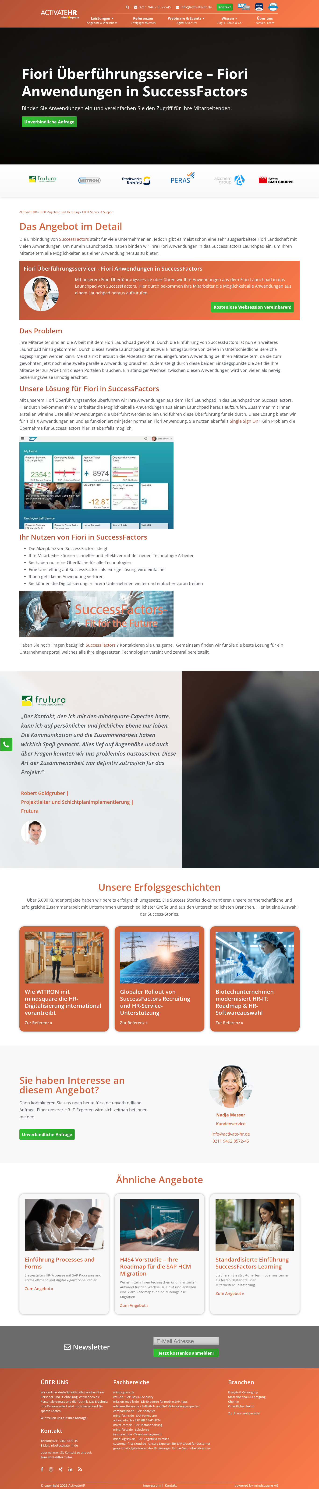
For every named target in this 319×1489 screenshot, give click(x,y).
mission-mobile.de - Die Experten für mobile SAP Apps (150, 1401)
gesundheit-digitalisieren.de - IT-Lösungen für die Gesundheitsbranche (161, 1448)
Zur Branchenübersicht (244, 1413)
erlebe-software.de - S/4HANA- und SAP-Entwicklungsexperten (156, 1406)
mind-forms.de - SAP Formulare (135, 1415)
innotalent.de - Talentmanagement (137, 1434)
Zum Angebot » (39, 1288)
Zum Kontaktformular (56, 1457)
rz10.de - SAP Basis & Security (133, 1397)
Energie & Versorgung (243, 1392)
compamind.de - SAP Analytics (134, 1411)
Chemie (233, 1401)
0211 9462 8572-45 (155, 7)
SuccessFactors (74, 239)
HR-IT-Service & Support (97, 212)
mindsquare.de (123, 1392)
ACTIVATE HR (28, 212)
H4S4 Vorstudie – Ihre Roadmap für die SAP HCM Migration (155, 1266)
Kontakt (224, 7)
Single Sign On (244, 421)
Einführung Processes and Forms (60, 1262)
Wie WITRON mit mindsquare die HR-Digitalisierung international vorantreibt (63, 1002)
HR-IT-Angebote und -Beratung (59, 212)
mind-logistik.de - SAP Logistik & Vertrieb (141, 1439)
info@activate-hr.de (196, 7)
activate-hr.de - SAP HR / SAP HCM (137, 1420)
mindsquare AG (266, 1485)
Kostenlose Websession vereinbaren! (252, 307)
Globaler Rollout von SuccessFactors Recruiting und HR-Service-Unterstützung (155, 1002)
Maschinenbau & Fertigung (247, 1397)
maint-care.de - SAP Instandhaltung (137, 1425)
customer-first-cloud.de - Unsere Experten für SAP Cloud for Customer (161, 1443)
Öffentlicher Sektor (241, 1406)
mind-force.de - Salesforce (131, 1429)
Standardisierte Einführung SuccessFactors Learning (252, 1262)
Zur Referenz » (38, 1022)
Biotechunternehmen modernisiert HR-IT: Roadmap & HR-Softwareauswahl (245, 1002)
